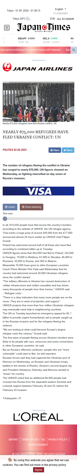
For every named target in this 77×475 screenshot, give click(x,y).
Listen (11, 207)
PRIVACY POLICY (58, 439)
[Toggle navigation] (7, 27)
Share (56, 150)
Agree (38, 469)
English (59, 9)
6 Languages (60, 13)
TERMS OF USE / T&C (33, 439)
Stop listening (33, 207)
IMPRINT (13, 439)
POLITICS (8, 150)
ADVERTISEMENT (38, 444)
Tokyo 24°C (19, 18)
